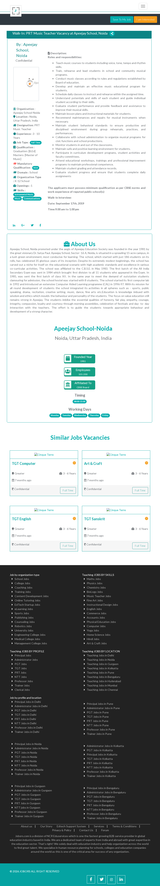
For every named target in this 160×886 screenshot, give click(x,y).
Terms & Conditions (124, 826)
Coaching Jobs (23, 587)
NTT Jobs (21, 676)
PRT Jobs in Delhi (25, 719)
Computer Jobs (96, 626)
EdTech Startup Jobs (27, 604)
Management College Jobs (31, 643)
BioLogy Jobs (95, 591)
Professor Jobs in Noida (29, 769)
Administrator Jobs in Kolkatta (105, 746)
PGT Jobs (21, 664)
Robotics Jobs (23, 626)
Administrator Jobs (26, 659)
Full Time (68, 490)
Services (99, 826)
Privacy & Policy (61, 830)
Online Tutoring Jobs (27, 600)
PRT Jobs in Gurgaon (27, 803)
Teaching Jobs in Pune (100, 672)
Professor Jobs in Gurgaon (31, 811)
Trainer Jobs (22, 685)
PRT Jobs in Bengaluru (100, 805)
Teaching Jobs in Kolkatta (102, 668)
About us (26, 826)
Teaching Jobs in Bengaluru (103, 676)
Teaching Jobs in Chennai (102, 689)
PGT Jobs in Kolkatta (100, 750)
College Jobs (22, 583)
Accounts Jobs (96, 617)
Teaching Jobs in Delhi (100, 655)
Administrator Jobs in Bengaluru (106, 792)
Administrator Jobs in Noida (31, 748)
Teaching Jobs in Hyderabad (104, 681)
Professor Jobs (24, 681)
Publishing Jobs (24, 617)
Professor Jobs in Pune (101, 729)
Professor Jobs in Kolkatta (103, 771)
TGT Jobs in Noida (26, 756)
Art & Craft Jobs (97, 643)
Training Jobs (23, 591)
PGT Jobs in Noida (26, 752)
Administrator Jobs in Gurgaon (33, 790)
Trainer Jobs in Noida (27, 774)
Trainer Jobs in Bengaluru (102, 818)
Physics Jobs (94, 583)
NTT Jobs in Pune (98, 725)
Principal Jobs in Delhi (28, 701)
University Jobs (24, 630)
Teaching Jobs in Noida (101, 659)
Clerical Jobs (22, 689)
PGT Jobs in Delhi (25, 710)
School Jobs (22, 579)
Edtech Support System (71, 826)
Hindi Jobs (93, 639)
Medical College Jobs (27, 639)
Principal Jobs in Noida (28, 744)
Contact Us (86, 830)
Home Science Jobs (98, 634)
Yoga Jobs (93, 630)
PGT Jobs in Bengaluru (101, 796)
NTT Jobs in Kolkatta (100, 767)
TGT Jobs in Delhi (25, 714)
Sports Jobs (22, 613)
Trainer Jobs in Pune (99, 733)
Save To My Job (122, 19)
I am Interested (145, 19)
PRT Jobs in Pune (97, 721)
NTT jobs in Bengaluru (100, 809)
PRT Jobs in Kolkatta (99, 763)
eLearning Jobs (24, 609)
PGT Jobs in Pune (98, 712)
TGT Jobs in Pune (98, 716)
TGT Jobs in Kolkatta (100, 758)
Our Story (46, 826)
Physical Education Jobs (101, 621)
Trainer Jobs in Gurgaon (29, 816)
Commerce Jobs (96, 613)
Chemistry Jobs (96, 587)
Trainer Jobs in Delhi (27, 731)
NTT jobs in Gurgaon (27, 807)
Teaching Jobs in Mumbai (102, 685)
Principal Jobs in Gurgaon (30, 786)
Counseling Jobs (25, 621)
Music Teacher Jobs (99, 596)
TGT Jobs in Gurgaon (28, 799)
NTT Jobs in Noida (26, 765)
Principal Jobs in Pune (100, 703)
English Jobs (94, 609)
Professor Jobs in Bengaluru (104, 813)
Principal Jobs (23, 655)
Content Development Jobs (32, 596)
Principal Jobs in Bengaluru (103, 788)
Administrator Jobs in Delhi (31, 706)
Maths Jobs (94, 579)
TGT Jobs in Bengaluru (101, 801)
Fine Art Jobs (95, 600)
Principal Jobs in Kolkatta (102, 754)
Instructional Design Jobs (102, 604)
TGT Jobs (21, 668)
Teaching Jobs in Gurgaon (102, 664)
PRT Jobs (20, 672)
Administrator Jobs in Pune (103, 708)
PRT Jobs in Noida (26, 761)
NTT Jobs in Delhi (25, 723)
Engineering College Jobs (30, 634)
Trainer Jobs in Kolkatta (101, 776)
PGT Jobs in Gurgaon (28, 794)
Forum (105, 830)
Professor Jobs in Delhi (29, 727)
